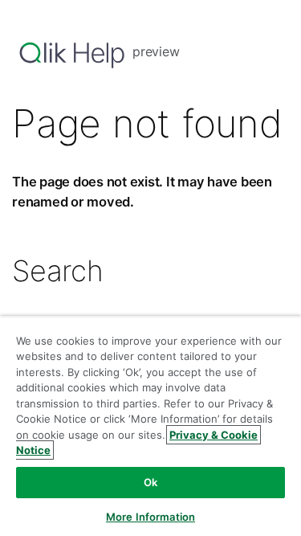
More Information (150, 516)
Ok (150, 482)
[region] (150, 426)
